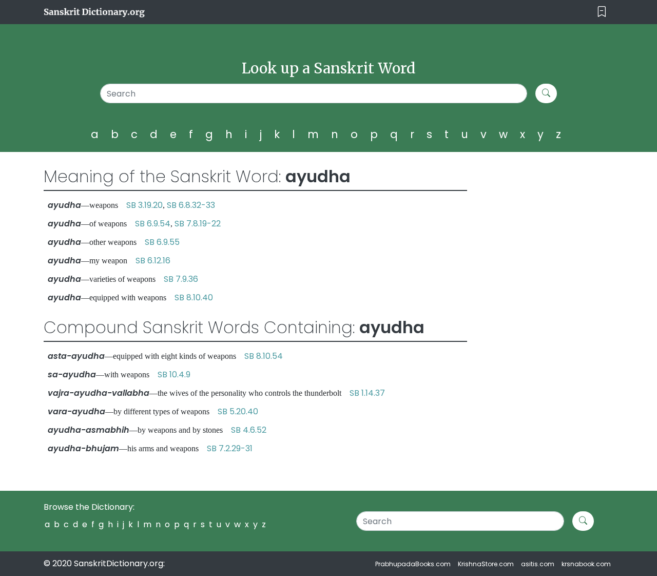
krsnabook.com (586, 564)
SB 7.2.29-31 (230, 448)
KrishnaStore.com (486, 564)
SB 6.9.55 (162, 242)
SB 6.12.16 (153, 260)
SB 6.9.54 (152, 223)
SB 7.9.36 (181, 279)
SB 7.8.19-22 (198, 223)
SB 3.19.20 (144, 205)
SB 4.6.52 (248, 430)
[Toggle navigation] (601, 12)
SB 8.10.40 (194, 297)
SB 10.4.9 (174, 374)
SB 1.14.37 (367, 393)
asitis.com (537, 564)
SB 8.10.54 (263, 356)
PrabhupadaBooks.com (413, 564)
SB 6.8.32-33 (191, 205)
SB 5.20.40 (238, 411)
